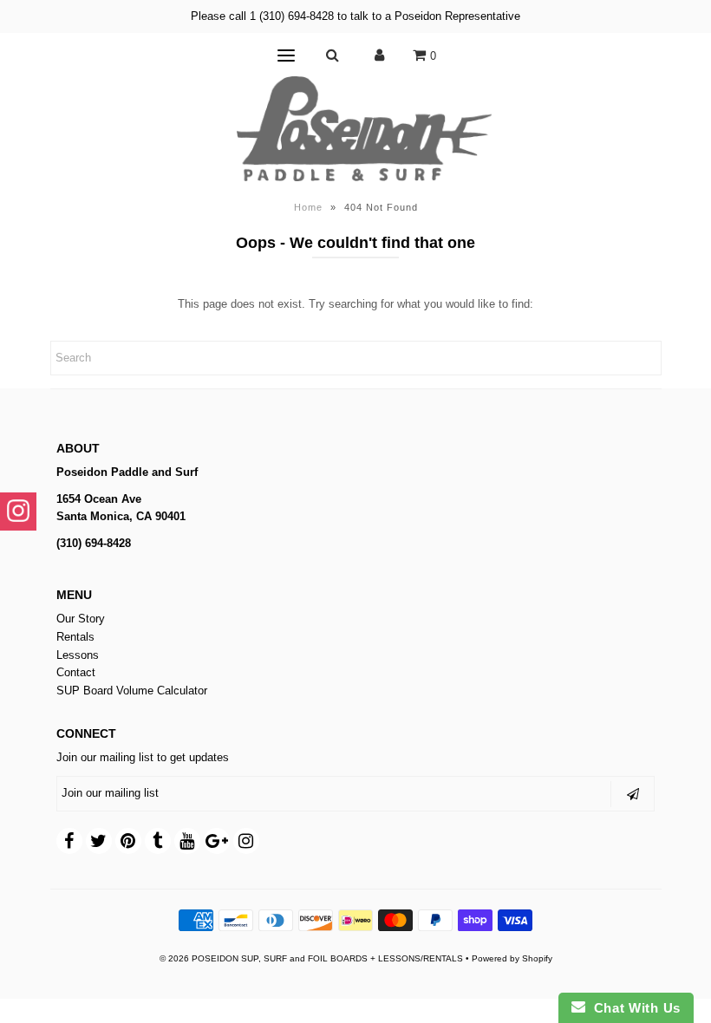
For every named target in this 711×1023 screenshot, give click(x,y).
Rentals (75, 636)
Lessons (77, 654)
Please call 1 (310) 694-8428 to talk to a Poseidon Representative (355, 16)
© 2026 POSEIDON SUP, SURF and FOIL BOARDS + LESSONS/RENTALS (311, 958)
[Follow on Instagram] (18, 511)
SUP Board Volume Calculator (131, 690)
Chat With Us (633, 1007)
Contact (75, 672)
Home (308, 207)
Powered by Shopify (512, 958)
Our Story (80, 618)
